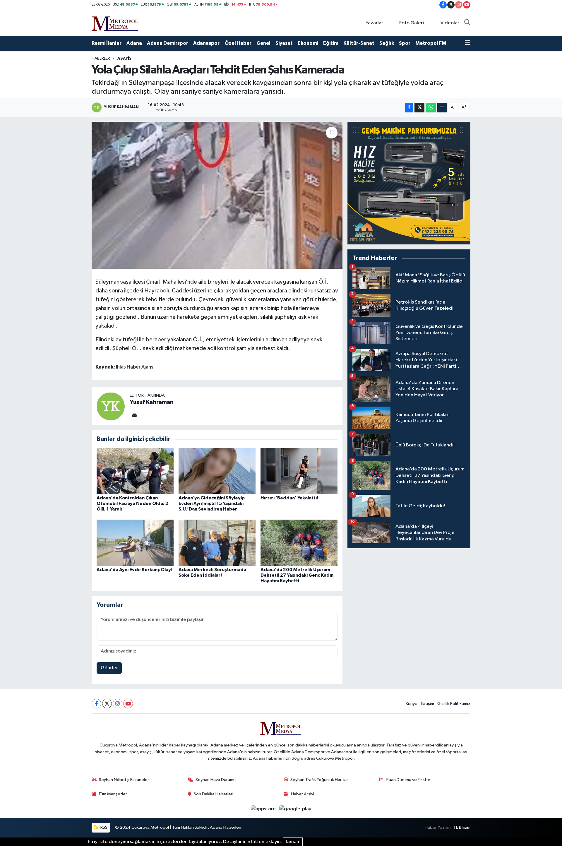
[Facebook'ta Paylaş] (409, 107)
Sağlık (386, 43)
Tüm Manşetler (112, 794)
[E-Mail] (134, 415)
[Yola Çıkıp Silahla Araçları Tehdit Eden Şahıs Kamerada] (217, 195)
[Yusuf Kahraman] (111, 406)
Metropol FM (430, 43)
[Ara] (467, 23)
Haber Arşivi (302, 794)
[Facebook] (96, 703)
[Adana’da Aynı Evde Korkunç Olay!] (135, 542)
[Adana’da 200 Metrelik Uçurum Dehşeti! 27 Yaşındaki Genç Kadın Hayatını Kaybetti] (299, 542)
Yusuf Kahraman (152, 402)
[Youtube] (128, 703)
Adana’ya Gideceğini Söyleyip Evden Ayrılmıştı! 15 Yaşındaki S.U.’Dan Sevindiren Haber (212, 503)
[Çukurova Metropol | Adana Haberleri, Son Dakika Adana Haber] (115, 23)
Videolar (450, 22)
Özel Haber (238, 43)
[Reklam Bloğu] (408, 183)
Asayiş (124, 58)
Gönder (109, 667)
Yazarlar (374, 22)
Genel (263, 43)
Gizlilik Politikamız (453, 703)
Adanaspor (206, 43)
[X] (107, 703)
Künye (411, 703)
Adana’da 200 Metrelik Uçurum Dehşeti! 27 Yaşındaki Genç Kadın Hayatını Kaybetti (297, 575)
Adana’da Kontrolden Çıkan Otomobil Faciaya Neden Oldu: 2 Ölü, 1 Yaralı (132, 503)
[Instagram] (117, 703)
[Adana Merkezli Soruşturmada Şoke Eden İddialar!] (217, 542)
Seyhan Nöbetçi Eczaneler (124, 780)
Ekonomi (308, 43)
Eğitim (330, 43)
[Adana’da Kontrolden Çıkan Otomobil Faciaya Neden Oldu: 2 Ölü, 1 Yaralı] (135, 470)
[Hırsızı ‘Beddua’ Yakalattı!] (299, 470)
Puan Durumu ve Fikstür (408, 780)
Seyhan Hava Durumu (216, 780)
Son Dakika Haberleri (213, 794)
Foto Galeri (411, 22)
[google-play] (295, 808)
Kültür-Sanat (358, 43)
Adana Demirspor (167, 43)
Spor (404, 43)
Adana (134, 43)
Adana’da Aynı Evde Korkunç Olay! (134, 569)
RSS (103, 827)
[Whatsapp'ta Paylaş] (431, 107)
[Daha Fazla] (442, 107)
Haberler (101, 58)
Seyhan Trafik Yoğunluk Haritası (319, 780)
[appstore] (264, 808)
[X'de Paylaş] (419, 107)
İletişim (427, 703)
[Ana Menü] (467, 43)
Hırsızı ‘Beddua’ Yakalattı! (289, 498)
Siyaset (284, 43)
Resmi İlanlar (106, 43)
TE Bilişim (461, 827)
